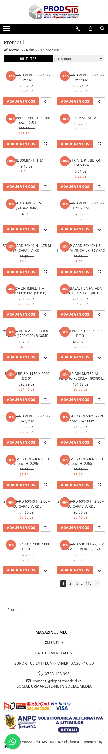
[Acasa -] (54, 12)
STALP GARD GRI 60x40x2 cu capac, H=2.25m (27, 461)
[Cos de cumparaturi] (90, 29)
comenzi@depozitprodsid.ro (57, 680)
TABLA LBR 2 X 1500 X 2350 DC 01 (81, 333)
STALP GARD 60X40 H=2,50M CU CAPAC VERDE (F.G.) (81, 546)
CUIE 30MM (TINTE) (27, 160)
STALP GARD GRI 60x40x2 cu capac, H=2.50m (81, 461)
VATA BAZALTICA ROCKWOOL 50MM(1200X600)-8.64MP (27, 333)
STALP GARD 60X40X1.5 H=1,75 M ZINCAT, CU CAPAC (81, 248)
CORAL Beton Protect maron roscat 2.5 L (27, 120)
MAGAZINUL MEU (52, 632)
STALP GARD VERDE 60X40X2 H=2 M (27, 77)
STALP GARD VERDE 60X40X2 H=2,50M (81, 77)
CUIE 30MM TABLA (81, 117)
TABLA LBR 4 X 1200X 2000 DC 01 (27, 546)
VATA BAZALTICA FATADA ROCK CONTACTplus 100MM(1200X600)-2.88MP (81, 290)
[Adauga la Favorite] (45, 101)
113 (89, 583)
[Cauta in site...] (102, 29)
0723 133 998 (57, 673)
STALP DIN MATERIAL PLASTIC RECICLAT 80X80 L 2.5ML (81, 376)
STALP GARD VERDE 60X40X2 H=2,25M (27, 418)
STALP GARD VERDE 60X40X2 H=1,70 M (81, 205)
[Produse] (7, 30)
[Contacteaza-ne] (78, 29)
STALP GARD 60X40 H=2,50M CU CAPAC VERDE (81, 504)
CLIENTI (52, 642)
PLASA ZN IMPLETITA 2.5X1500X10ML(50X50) (27, 290)
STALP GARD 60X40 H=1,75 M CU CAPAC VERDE (27, 248)
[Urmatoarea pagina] (97, 583)
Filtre (30, 58)
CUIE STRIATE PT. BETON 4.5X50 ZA (81, 162)
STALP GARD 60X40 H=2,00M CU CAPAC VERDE (27, 504)
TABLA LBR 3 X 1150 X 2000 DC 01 (27, 376)
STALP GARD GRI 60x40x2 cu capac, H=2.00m (81, 418)
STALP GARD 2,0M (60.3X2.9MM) (27, 205)
